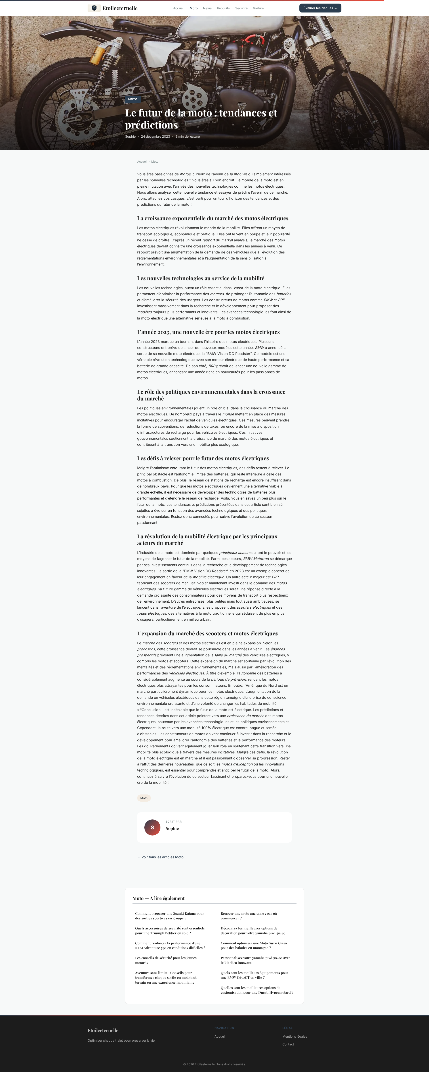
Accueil (178, 8)
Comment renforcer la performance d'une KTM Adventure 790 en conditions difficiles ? (170, 945)
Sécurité (241, 8)
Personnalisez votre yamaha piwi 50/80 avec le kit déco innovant (255, 960)
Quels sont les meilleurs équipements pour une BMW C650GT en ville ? (254, 975)
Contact (288, 1044)
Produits (223, 8)
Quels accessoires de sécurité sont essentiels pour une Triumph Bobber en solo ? (170, 930)
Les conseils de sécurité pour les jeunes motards (166, 960)
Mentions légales (294, 1036)
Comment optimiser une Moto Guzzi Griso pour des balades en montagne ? (254, 945)
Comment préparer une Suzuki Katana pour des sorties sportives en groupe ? (169, 915)
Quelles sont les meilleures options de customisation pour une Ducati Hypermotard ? (257, 990)
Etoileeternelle (120, 7)
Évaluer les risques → (320, 8)
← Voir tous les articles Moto (160, 857)
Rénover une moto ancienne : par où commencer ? (249, 915)
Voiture (258, 8)
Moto (194, 8)
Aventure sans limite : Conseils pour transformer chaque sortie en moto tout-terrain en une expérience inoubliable (166, 977)
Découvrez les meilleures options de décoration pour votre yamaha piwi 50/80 (253, 930)
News (207, 8)
